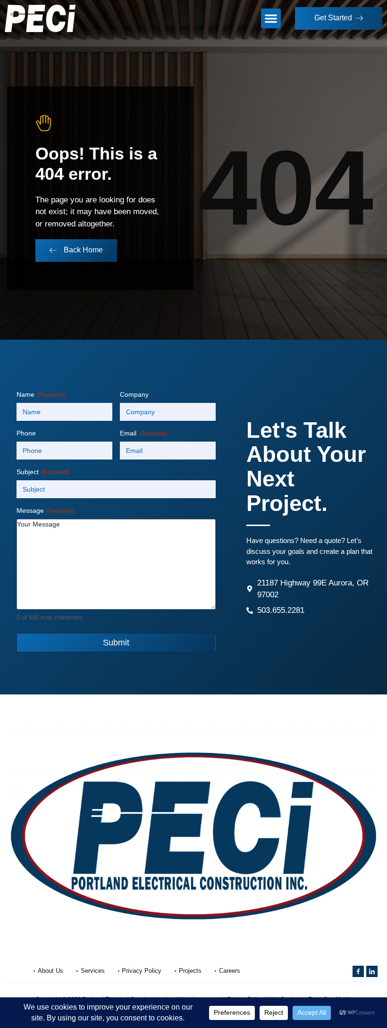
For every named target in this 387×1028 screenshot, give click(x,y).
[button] (271, 18)
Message (46, 510)
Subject (43, 472)
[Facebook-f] (358, 971)
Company (134, 394)
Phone (26, 433)
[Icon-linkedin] (372, 971)
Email (143, 433)
